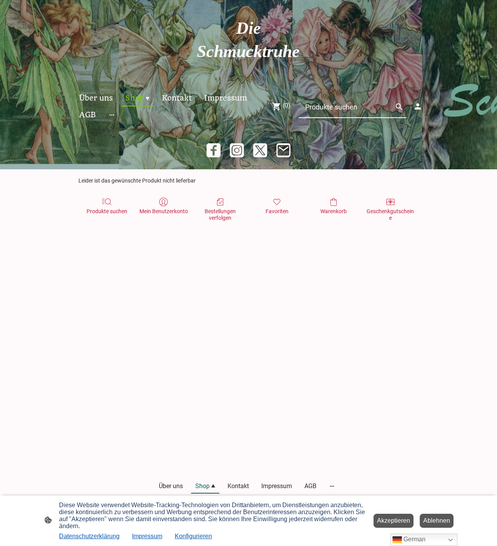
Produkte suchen (107, 211)
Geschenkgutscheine (390, 214)
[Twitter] (260, 150)
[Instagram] (237, 150)
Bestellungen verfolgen (220, 214)
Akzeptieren (393, 520)
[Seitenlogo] (248, 70)
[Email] (283, 150)
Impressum (147, 536)
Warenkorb (333, 211)
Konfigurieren (193, 536)
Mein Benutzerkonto (163, 211)
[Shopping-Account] (417, 106)
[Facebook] (214, 150)
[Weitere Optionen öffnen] (112, 115)
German (414, 539)
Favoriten (277, 211)
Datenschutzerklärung (89, 536)
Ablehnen (436, 520)
